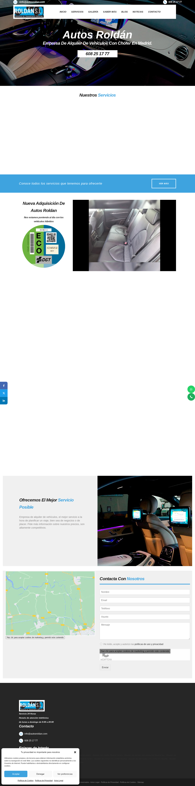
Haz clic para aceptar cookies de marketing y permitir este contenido (35, 637)
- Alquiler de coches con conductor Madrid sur (144, 755)
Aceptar (16, 774)
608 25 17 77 (97, 53)
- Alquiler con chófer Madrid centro (107, 755)
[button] (75, 752)
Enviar (105, 667)
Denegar (40, 774)
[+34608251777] (191, 397)
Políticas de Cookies (26, 781)
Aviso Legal (58, 781)
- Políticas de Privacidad (109, 782)
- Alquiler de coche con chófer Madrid (110, 759)
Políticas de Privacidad (44, 781)
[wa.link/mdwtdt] (191, 389)
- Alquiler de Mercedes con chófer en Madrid (147, 759)
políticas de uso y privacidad (149, 644)
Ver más (30, 160)
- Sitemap (140, 782)
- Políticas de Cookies (127, 782)
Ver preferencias (65, 774)
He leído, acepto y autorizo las (133, 644)
